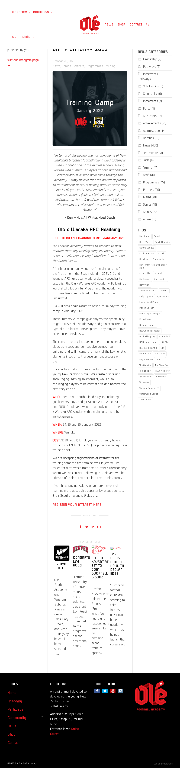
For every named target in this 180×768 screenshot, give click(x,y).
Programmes (94, 66)
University (161, 376)
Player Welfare (146, 359)
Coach (161, 253)
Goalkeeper (144, 279)
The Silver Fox (161, 365)
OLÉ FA (165, 342)
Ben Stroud (144, 236)
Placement (160, 353)
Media (147, 197)
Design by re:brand (163, 763)
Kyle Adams (163, 296)
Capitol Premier (162, 242)
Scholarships (151, 86)
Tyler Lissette (145, 376)
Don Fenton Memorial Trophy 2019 (153, 266)
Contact (135, 24)
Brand (157, 236)
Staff (146, 175)
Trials (146, 160)
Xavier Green (145, 399)
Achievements (152, 123)
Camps (66, 66)
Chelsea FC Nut (146, 253)
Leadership (150, 59)
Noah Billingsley (147, 336)
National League (147, 325)
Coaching (144, 259)
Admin (147, 219)
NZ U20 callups (61, 566)
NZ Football (164, 336)
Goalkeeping (160, 279)
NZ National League (148, 342)
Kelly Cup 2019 (146, 296)
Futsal (147, 109)
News (109, 24)
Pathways (41, 12)
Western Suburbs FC (149, 388)
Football (158, 273)
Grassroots (150, 116)
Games (147, 205)
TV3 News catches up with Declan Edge (117, 563)
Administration (152, 131)
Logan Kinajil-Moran (148, 302)
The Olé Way (145, 365)
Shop (121, 24)
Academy (20, 12)
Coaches (148, 138)
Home (12, 693)
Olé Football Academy (26, 763)
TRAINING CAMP (162, 370)
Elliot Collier (145, 273)
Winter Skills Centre (148, 394)
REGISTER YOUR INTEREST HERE (77, 504)
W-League (144, 382)
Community (22, 37)
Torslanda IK (145, 370)
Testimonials (151, 153)
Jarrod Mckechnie (147, 290)
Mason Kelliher (146, 308)
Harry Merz (144, 284)
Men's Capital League (149, 313)
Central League (146, 247)
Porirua (160, 359)
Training (109, 66)
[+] (61, 553)
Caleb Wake (145, 242)
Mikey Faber (145, 319)
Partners (78, 66)
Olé (162, 348)
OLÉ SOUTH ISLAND (148, 348)
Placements (150, 101)
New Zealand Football (149, 330)
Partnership (145, 353)
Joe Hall (164, 290)
